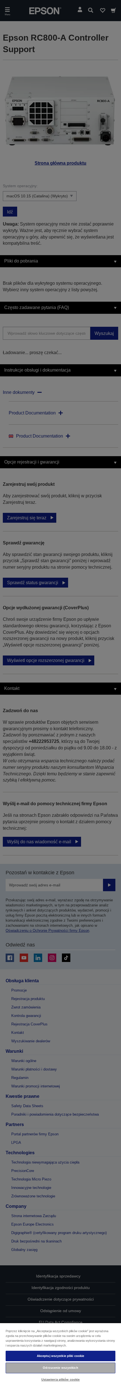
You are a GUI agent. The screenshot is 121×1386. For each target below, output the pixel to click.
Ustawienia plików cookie (60, 1379)
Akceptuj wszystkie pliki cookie (60, 1356)
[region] (60, 1354)
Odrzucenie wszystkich (60, 1367)
